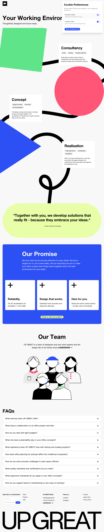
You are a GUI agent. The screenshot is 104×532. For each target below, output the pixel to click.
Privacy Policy (87, 500)
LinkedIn (65, 498)
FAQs (24, 494)
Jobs (24, 500)
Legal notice (86, 497)
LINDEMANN (64, 348)
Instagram (66, 500)
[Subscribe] (17, 502)
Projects (25, 497)
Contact (85, 494)
